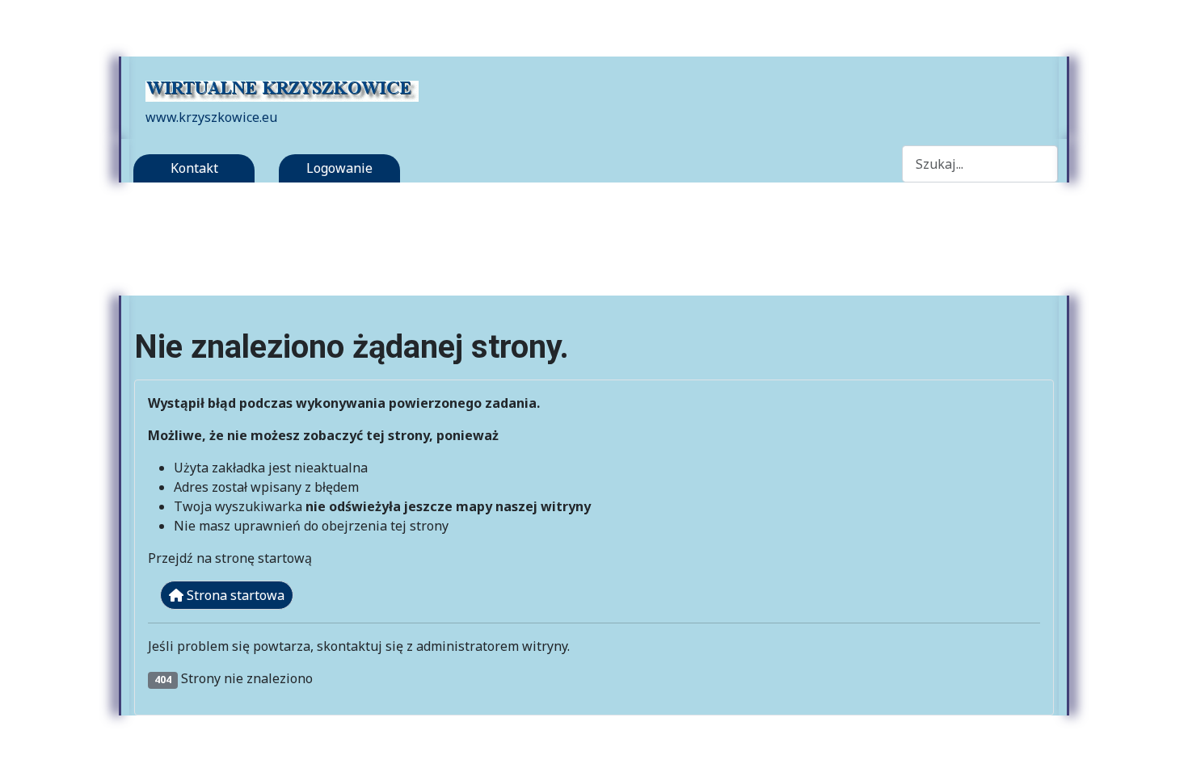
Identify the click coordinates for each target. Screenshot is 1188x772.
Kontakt (194, 168)
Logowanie (339, 168)
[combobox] (980, 163)
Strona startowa (233, 595)
